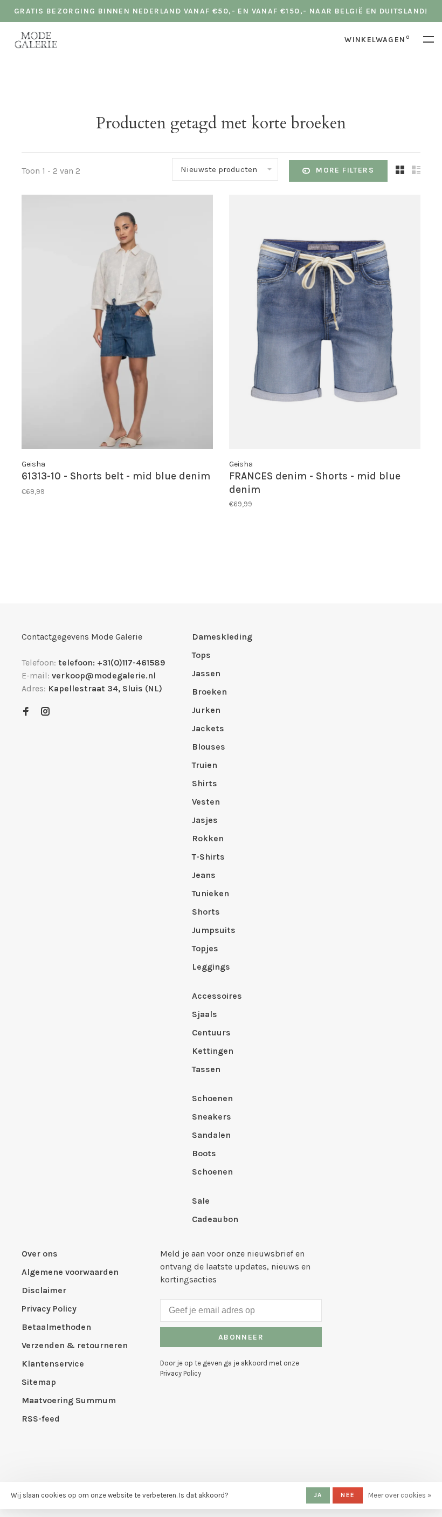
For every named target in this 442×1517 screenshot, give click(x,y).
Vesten (206, 802)
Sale (201, 1201)
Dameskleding (222, 636)
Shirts (204, 783)
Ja (318, 1495)
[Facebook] (26, 712)
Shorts (206, 912)
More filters (345, 170)
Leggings (211, 967)
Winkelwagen (377, 39)
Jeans (204, 875)
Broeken (209, 692)
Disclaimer (44, 1290)
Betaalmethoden (56, 1327)
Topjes (205, 948)
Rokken (208, 838)
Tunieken (210, 893)
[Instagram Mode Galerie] (45, 712)
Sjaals (204, 1014)
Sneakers (211, 1116)
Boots (204, 1153)
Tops (201, 655)
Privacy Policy (49, 1308)
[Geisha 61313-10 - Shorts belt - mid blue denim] (117, 324)
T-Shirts (208, 857)
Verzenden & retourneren (75, 1345)
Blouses (208, 747)
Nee (348, 1495)
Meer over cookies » (399, 1495)
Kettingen (212, 1051)
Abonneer (241, 1337)
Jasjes (205, 820)
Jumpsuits (214, 930)
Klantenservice (53, 1363)
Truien (204, 765)
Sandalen (211, 1135)
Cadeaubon (215, 1219)
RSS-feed (41, 1418)
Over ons (40, 1253)
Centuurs (211, 1032)
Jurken (206, 710)
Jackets (208, 728)
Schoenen (212, 1098)
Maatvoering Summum (69, 1400)
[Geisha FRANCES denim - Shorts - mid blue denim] (324, 324)
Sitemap (39, 1382)
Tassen (206, 1069)
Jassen (206, 673)
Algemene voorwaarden (70, 1272)
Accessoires (217, 996)
